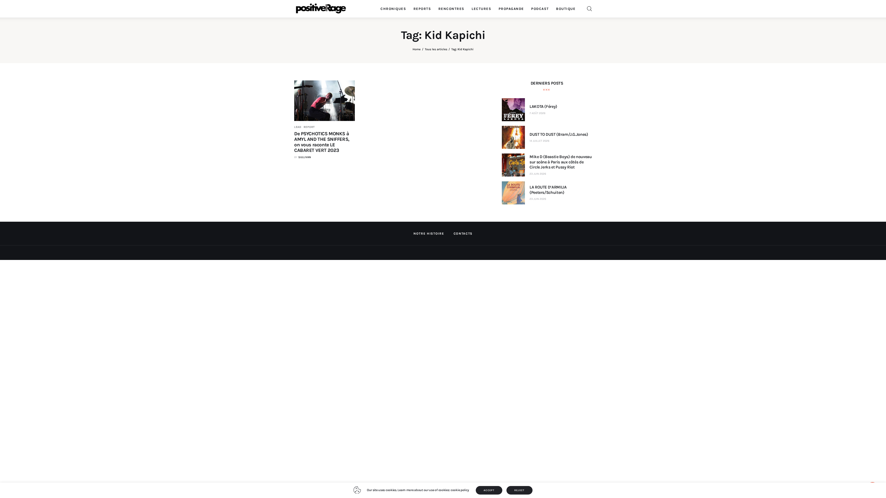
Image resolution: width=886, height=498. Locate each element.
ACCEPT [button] (489, 490)
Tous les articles (436, 49)
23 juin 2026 (538, 173)
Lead (297, 127)
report (309, 127)
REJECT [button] (519, 490)
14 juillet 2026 (539, 140)
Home (417, 49)
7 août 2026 (537, 113)
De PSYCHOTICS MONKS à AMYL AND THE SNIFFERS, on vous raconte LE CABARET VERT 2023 (321, 142)
